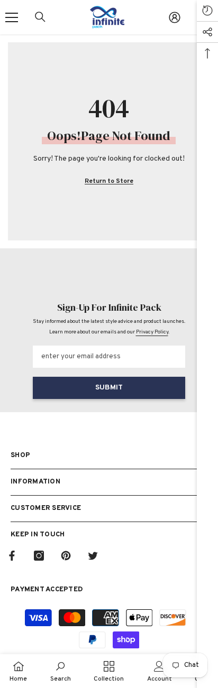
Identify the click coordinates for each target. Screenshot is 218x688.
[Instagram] (39, 555)
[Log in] (174, 17)
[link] (60, 671)
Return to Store (109, 181)
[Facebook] (12, 555)
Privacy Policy (152, 332)
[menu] (11, 17)
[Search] (40, 17)
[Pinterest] (66, 555)
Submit (109, 387)
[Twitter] (93, 555)
